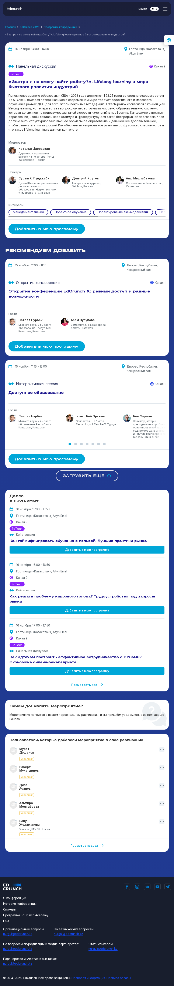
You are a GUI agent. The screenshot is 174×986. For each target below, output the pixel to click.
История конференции (19, 903)
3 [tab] (81, 444)
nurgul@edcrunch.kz (17, 934)
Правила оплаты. (119, 978)
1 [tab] (70, 444)
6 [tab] (98, 444)
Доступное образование (36, 392)
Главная (10, 27)
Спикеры (9, 909)
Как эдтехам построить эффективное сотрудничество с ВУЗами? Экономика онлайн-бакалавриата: (76, 659)
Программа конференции (60, 27)
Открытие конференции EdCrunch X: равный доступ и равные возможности (79, 294)
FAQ (6, 921)
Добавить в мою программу (87, 549)
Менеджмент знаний (28, 212)
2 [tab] (75, 444)
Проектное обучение (71, 212)
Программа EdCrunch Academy (25, 915)
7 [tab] (104, 444)
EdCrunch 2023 (29, 27)
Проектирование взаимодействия (123, 212)
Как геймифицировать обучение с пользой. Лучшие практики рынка (78, 541)
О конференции (14, 898)
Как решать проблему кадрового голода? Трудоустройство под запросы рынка (82, 598)
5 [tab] (92, 444)
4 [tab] (87, 444)
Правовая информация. (89, 978)
